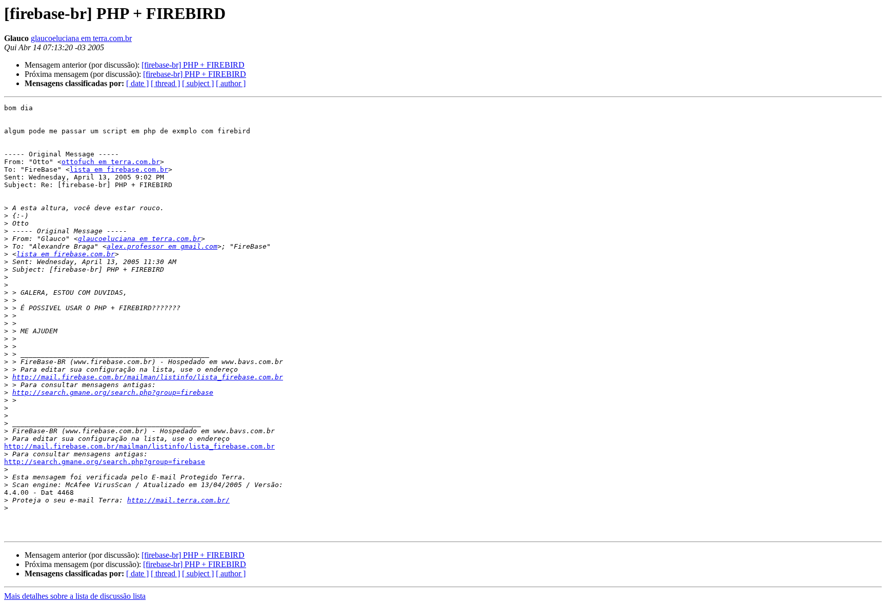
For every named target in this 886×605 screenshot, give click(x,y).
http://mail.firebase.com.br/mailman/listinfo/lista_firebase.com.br (147, 377)
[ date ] (137, 83)
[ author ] (231, 83)
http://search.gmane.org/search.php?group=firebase (112, 392)
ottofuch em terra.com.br (111, 162)
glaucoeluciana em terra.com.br (81, 38)
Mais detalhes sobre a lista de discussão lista (75, 596)
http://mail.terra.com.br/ (178, 500)
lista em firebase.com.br (119, 169)
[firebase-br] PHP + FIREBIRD (193, 64)
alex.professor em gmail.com (162, 246)
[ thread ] (165, 83)
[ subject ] (198, 83)
